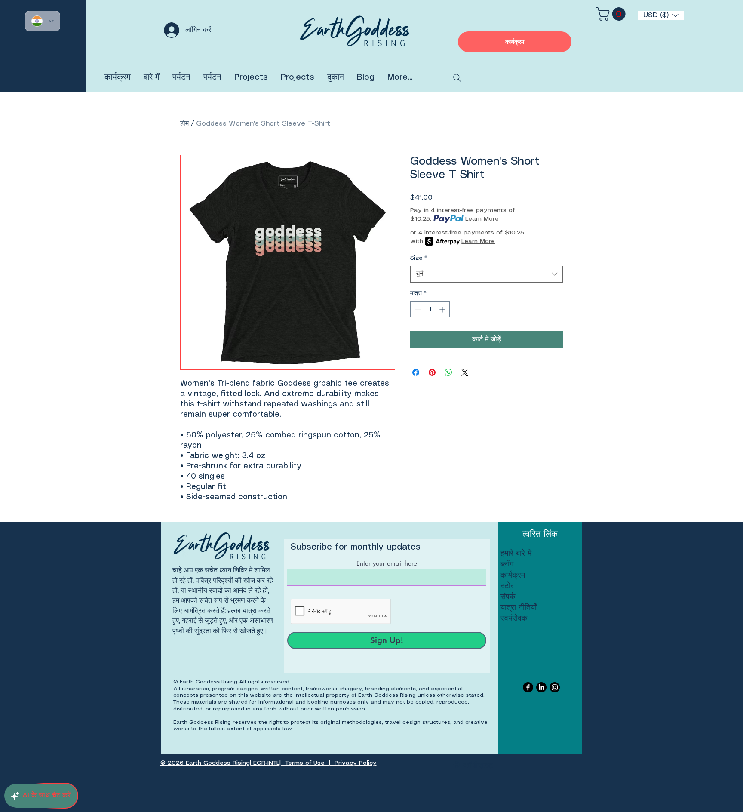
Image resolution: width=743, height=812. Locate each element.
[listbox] (661, 15)
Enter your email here (386, 563)
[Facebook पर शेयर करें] (416, 372)
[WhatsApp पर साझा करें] (448, 372)
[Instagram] (555, 687)
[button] (661, 15)
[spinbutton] (430, 309)
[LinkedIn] (541, 687)
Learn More (482, 219)
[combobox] (486, 274)
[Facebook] (528, 687)
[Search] (457, 78)
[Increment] (443, 309)
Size (418, 258)
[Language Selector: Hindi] (42, 21)
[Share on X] (465, 372)
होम (184, 123)
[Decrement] (416, 309)
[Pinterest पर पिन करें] (432, 372)
